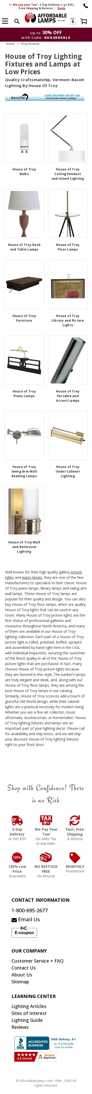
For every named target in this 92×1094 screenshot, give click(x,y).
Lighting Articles (29, 1006)
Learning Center (34, 996)
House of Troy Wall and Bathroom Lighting (24, 547)
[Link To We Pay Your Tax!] (46, 820)
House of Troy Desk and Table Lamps (24, 247)
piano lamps (32, 577)
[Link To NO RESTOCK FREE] (46, 857)
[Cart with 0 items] (84, 22)
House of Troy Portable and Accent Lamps (67, 396)
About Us (22, 975)
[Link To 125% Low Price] (17, 857)
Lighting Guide (27, 1020)
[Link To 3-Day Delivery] (17, 820)
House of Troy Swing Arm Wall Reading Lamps (24, 471)
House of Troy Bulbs (24, 171)
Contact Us (24, 968)
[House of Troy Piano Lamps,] (24, 360)
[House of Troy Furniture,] (24, 284)
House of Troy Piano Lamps (24, 393)
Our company (29, 951)
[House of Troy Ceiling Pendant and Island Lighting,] (68, 138)
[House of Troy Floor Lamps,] (68, 213)
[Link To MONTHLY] (75, 857)
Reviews (20, 1027)
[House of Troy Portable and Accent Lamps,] (68, 360)
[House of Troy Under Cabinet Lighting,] (68, 435)
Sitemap (20, 981)
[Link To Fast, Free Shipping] (75, 820)
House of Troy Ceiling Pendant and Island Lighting (68, 174)
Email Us (28, 919)
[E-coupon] (72, 21)
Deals (61, 8)
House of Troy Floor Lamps (67, 247)
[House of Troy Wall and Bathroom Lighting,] (24, 511)
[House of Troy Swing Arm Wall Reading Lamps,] (24, 435)
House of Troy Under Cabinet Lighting (68, 471)
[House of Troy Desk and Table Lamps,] (24, 213)
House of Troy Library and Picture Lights (68, 320)
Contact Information (41, 900)
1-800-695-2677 (30, 910)
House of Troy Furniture (24, 318)
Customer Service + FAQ (38, 961)
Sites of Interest (29, 1013)
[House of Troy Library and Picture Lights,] (68, 284)
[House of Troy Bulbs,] (24, 138)
